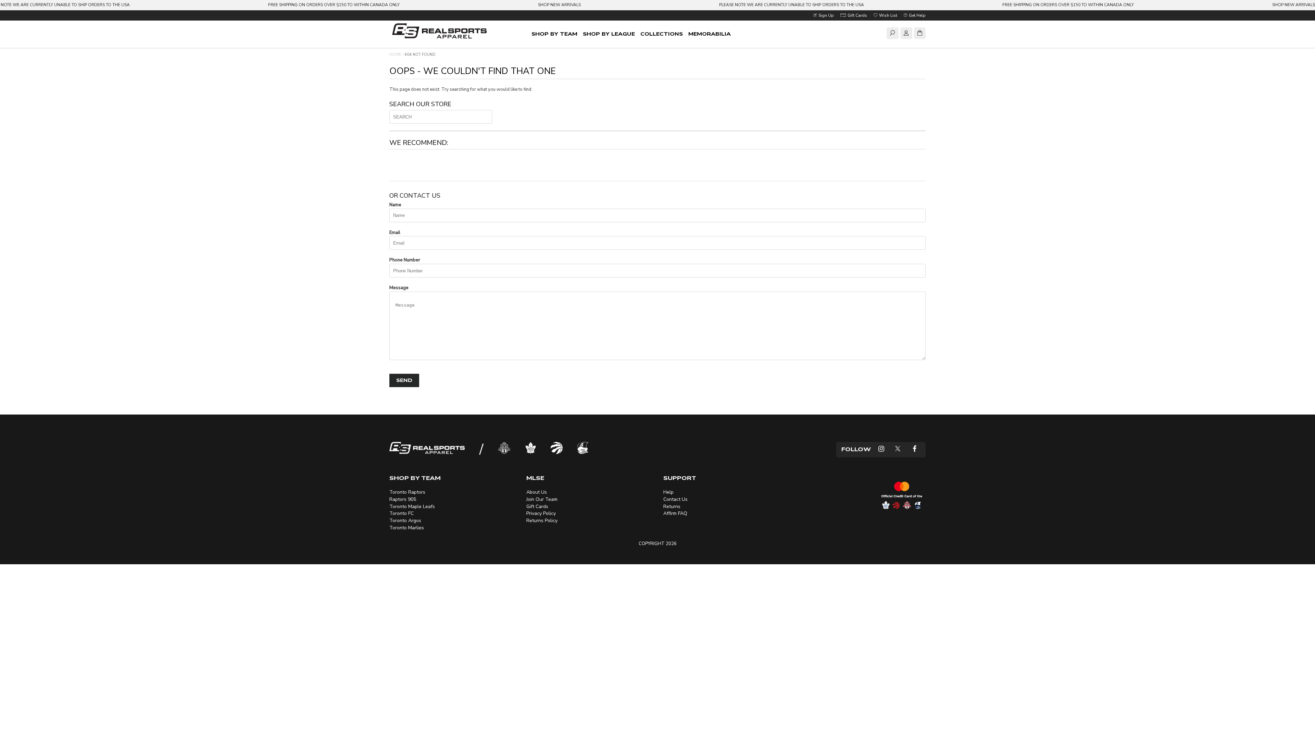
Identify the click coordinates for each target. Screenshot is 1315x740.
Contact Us (675, 499)
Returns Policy (542, 520)
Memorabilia (709, 34)
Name (395, 205)
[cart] (919, 34)
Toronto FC (401, 513)
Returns (671, 506)
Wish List (887, 15)
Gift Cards (857, 15)
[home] (440, 32)
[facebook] (914, 449)
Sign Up (825, 15)
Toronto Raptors (407, 492)
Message (399, 288)
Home (395, 54)
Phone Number (404, 260)
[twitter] (897, 449)
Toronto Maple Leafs (412, 506)
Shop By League (609, 34)
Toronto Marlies (406, 528)
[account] (906, 34)
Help (668, 492)
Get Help (917, 15)
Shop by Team (554, 34)
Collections (661, 34)
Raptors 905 (402, 499)
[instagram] (881, 449)
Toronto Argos (405, 520)
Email (394, 233)
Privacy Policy (541, 513)
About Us (536, 492)
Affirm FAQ (675, 513)
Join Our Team (542, 499)
